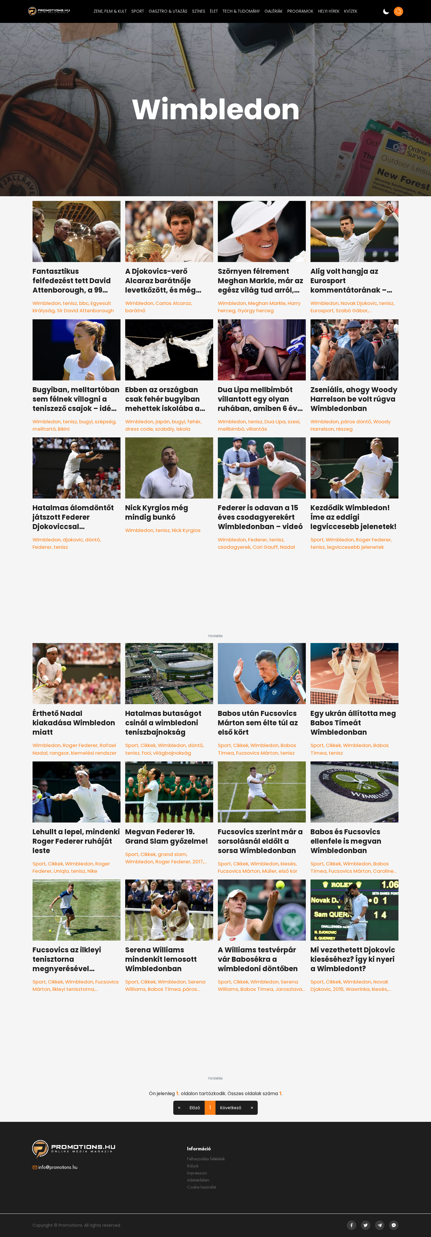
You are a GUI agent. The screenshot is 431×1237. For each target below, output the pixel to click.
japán (162, 421)
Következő (230, 1108)
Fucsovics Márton (257, 752)
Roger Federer (373, 539)
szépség (105, 421)
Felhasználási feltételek (206, 1159)
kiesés (288, 863)
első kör (288, 871)
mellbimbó (231, 428)
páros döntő (356, 421)
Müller (269, 871)
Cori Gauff (265, 546)
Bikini (63, 428)
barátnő (135, 310)
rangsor (59, 752)
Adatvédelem (198, 1180)
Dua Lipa (275, 421)
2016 (338, 989)
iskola (183, 428)
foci (146, 752)
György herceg (255, 310)
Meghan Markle (267, 303)
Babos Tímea (164, 989)
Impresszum (197, 1173)
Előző (195, 1108)
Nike (92, 871)
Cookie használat (201, 1187)
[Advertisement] (215, 597)
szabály (164, 428)
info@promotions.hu (57, 1167)
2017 (197, 861)
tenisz (70, 303)
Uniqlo (61, 871)
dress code (139, 428)
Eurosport (322, 310)
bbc (84, 303)
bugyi (86, 421)
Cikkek (148, 745)
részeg (344, 428)
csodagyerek (234, 546)
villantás (256, 428)
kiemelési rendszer (94, 752)
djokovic (73, 539)
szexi (293, 421)
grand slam (172, 854)
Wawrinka (358, 989)
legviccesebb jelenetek (355, 546)
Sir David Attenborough (85, 310)
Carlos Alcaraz (173, 303)
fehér (194, 421)
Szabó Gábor (352, 310)
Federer (42, 546)
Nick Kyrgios (186, 530)
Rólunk (192, 1166)
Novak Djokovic (359, 303)
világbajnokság (172, 752)
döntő (92, 539)
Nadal (287, 546)
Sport (317, 539)
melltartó (44, 428)
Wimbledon (47, 303)
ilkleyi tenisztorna (73, 989)
